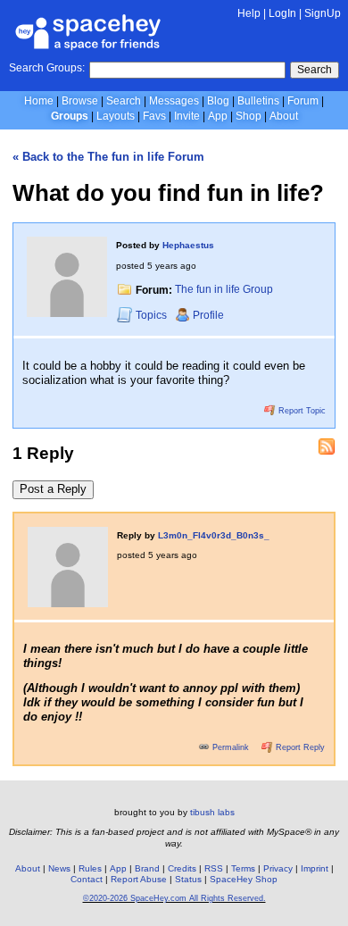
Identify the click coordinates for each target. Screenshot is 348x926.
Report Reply (299, 747)
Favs (154, 116)
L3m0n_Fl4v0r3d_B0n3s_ (213, 535)
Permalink (231, 747)
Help (249, 13)
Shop (248, 116)
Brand (147, 868)
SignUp (322, 13)
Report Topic (301, 410)
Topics (153, 315)
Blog (218, 101)
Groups (69, 116)
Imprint (314, 868)
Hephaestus (188, 245)
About (283, 116)
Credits (182, 868)
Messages (174, 101)
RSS (213, 868)
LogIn (282, 13)
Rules (90, 868)
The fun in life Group (224, 290)
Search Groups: (47, 68)
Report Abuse (139, 879)
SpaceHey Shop (244, 879)
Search (314, 69)
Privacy (278, 868)
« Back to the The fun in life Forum (108, 156)
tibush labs (212, 812)
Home (39, 101)
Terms (243, 868)
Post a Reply (53, 489)
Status (188, 879)
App (218, 116)
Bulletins (258, 101)
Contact (86, 879)
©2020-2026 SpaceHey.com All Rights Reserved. (174, 898)
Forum (303, 101)
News (59, 868)
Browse (80, 101)
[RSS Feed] (327, 446)
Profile (208, 315)
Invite (187, 116)
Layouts (115, 116)
